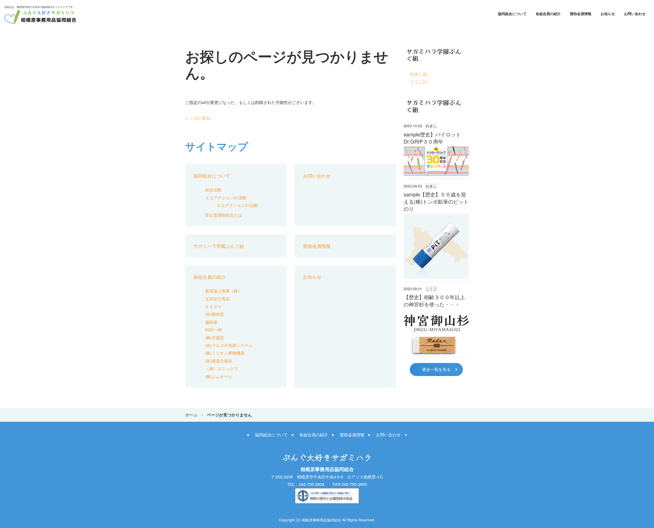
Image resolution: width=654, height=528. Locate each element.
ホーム (191, 415)
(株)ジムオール (218, 376)
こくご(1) (418, 82)
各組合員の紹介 (548, 13)
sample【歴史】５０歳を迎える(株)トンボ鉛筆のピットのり (436, 201)
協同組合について (512, 13)
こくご (431, 288)
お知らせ (608, 13)
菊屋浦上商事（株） (223, 291)
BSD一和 (213, 330)
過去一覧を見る (436, 369)
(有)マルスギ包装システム (229, 345)
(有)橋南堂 (214, 314)
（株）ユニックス (221, 368)
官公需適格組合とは (223, 215)
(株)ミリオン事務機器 (224, 353)
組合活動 (213, 190)
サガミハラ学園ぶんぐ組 (218, 245)
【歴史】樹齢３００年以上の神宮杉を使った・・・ (434, 300)
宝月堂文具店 (217, 299)
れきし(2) (418, 74)
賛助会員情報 (580, 13)
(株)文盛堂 (214, 338)
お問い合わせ (635, 13)
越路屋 (211, 322)
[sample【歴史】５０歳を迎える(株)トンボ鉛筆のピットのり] (436, 246)
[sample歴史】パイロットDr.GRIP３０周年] (436, 161)
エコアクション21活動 (226, 198)
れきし (431, 125)
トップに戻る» (198, 118)
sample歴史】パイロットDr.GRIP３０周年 (432, 138)
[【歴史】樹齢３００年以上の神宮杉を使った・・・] (436, 331)
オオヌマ (213, 306)
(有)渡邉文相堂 (218, 361)
